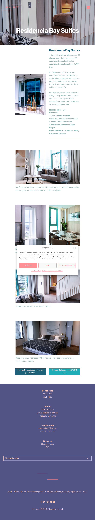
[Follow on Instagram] (44, 502)
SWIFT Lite (47, 397)
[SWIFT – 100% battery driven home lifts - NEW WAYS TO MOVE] (42, 7)
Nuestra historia (47, 409)
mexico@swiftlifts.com (47, 428)
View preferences (67, 265)
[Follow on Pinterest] (47, 502)
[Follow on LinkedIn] (51, 502)
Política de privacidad (47, 416)
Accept (28, 265)
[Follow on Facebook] (41, 502)
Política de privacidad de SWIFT (52, 270)
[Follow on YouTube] (54, 502)
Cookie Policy (36, 270)
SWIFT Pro (47, 394)
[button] (74, 248)
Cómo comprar (47, 444)
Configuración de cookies (47, 413)
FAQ (47, 447)
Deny (47, 265)
